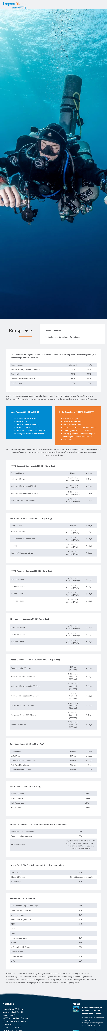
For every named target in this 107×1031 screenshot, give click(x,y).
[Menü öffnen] (101, 5)
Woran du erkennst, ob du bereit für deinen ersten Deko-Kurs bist (92, 1011)
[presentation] (76, 1009)
